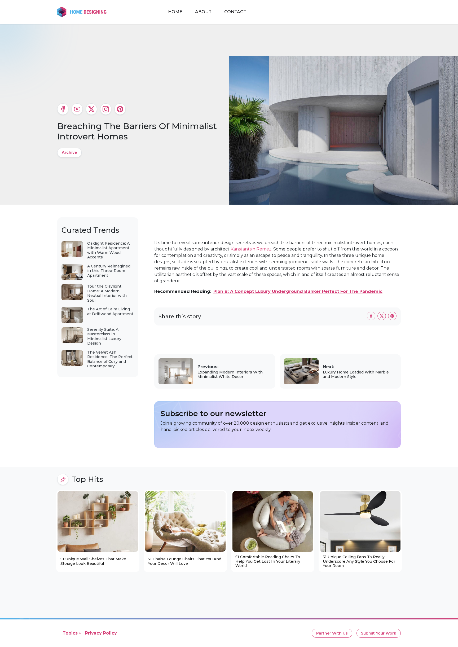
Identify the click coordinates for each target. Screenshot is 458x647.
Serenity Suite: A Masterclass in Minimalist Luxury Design (104, 336)
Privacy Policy (101, 633)
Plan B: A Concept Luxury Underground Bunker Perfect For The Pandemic (297, 291)
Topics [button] (70, 633)
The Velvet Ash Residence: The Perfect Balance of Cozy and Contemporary (110, 359)
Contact (235, 11)
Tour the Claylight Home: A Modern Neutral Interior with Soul (107, 293)
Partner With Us (332, 633)
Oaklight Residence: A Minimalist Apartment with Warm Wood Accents (108, 250)
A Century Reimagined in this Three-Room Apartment (108, 271)
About (203, 11)
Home (175, 11)
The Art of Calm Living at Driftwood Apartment (110, 311)
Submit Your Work (378, 633)
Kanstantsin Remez (251, 249)
